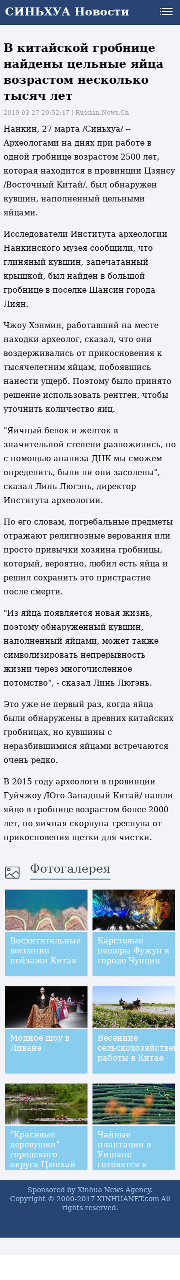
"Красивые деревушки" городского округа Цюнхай (43, 1149)
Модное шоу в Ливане (40, 1043)
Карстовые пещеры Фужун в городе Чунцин (133, 950)
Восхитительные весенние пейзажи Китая (45, 950)
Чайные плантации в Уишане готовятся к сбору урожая (127, 1154)
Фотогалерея (70, 869)
